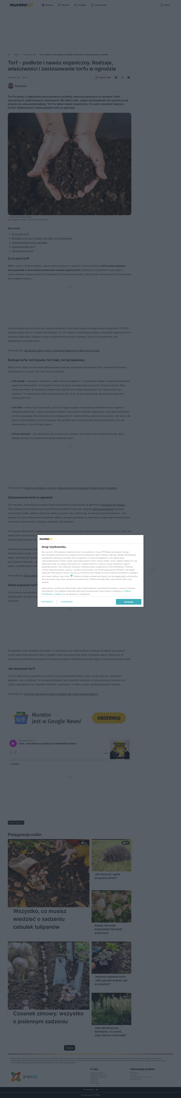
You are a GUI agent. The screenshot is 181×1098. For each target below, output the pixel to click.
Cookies (57, 594)
